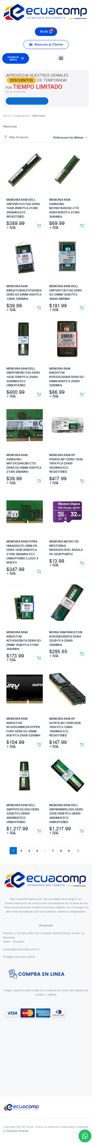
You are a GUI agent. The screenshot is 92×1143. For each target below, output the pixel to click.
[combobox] (70, 138)
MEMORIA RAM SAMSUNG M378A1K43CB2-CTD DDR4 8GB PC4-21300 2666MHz (64, 208)
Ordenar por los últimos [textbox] (68, 137)
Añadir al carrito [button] (39, 226)
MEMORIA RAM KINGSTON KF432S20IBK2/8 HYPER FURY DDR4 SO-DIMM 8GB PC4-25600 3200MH (23, 727)
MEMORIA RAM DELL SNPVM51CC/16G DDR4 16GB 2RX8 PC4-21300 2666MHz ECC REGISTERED (23, 208)
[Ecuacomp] (21, 1107)
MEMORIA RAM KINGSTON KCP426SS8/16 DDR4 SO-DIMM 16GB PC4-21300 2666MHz (24, 641)
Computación (21, 115)
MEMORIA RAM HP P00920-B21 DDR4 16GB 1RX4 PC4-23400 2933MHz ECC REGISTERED (66, 463)
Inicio (6, 115)
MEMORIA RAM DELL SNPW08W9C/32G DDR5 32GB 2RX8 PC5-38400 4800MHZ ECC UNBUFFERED (66, 813)
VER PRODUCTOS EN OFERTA (27, 101)
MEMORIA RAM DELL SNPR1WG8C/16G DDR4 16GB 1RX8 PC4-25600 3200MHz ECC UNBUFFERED (23, 377)
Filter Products (18, 137)
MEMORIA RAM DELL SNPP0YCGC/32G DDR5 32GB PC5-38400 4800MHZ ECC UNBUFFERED (22, 813)
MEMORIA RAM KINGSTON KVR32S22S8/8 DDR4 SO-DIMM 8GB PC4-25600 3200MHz (67, 377)
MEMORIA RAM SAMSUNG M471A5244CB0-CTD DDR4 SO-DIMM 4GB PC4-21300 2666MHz (24, 463)
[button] (60, 58)
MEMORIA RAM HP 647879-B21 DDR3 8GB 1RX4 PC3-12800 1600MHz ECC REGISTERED (65, 727)
